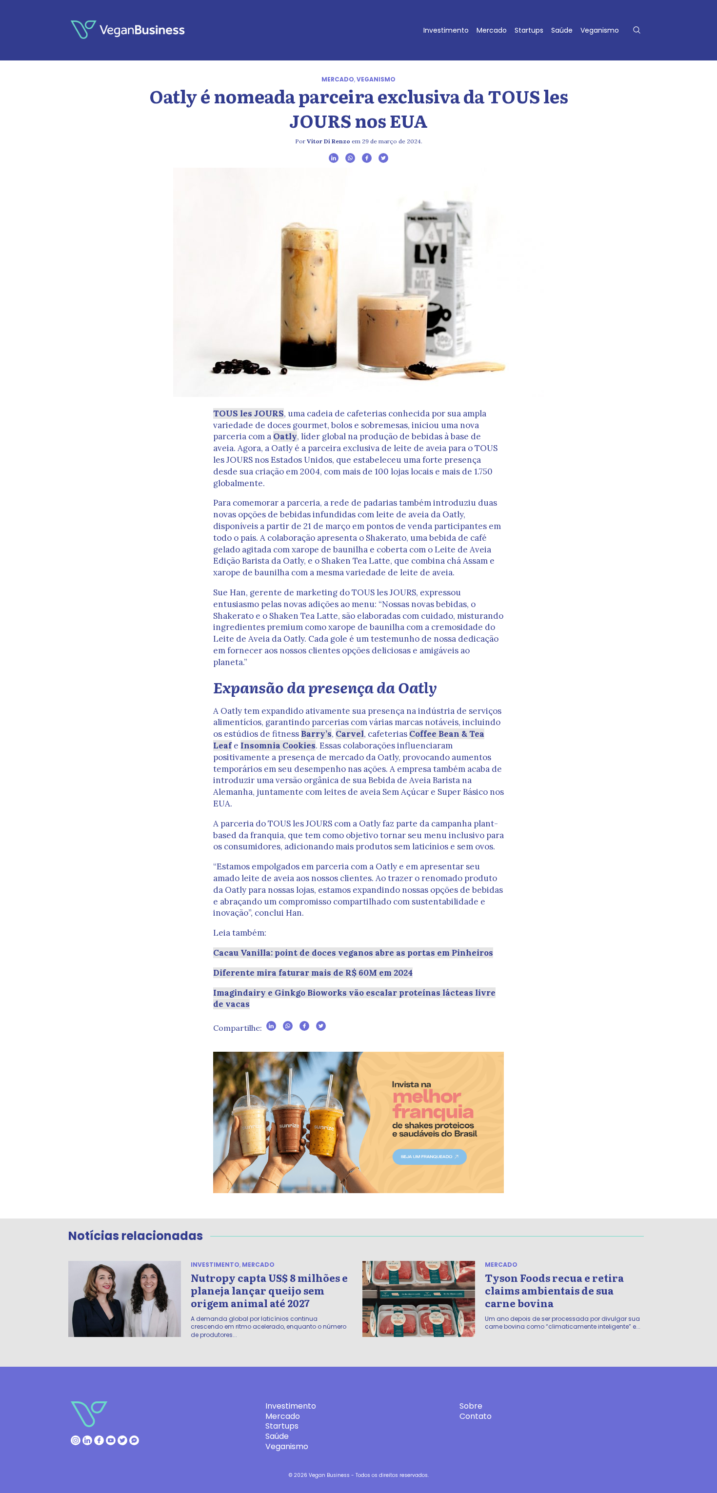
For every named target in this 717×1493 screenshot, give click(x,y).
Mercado (492, 30)
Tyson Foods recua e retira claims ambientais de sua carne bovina (554, 1290)
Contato (475, 1416)
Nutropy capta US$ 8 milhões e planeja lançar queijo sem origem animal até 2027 (269, 1290)
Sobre (470, 1406)
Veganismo (599, 30)
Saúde (562, 30)
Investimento (446, 30)
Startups (529, 30)
